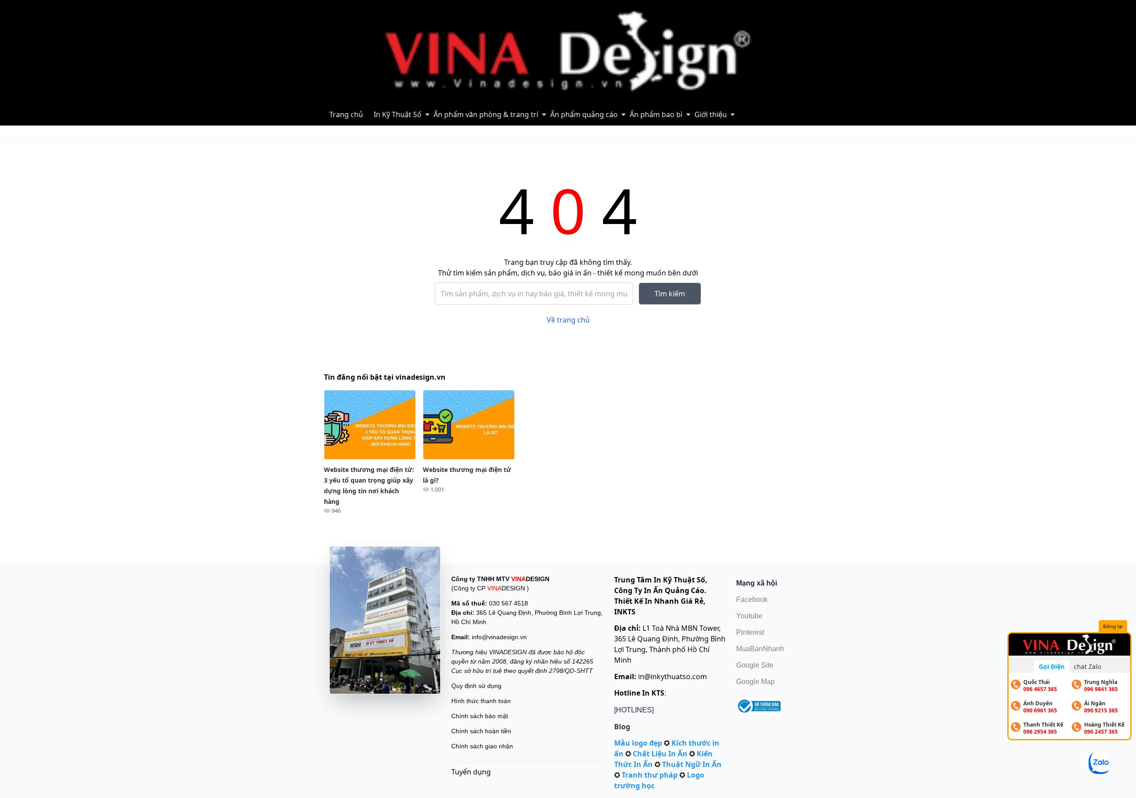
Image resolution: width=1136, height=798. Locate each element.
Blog (622, 726)
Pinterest (750, 632)
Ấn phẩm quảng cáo (584, 114)
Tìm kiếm (670, 294)
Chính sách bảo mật (479, 715)
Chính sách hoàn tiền (481, 731)
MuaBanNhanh (760, 649)
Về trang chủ (568, 320)
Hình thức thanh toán (481, 700)
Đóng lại (1113, 626)
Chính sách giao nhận (482, 746)
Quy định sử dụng (476, 685)
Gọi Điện (1052, 666)
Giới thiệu (710, 114)
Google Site (754, 665)
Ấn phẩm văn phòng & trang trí (486, 114)
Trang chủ (346, 114)
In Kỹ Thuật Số (398, 114)
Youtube (749, 616)
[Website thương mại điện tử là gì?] (469, 425)
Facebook (752, 599)
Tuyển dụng (471, 772)
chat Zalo (1087, 666)
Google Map (755, 681)
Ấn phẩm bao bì (656, 114)
